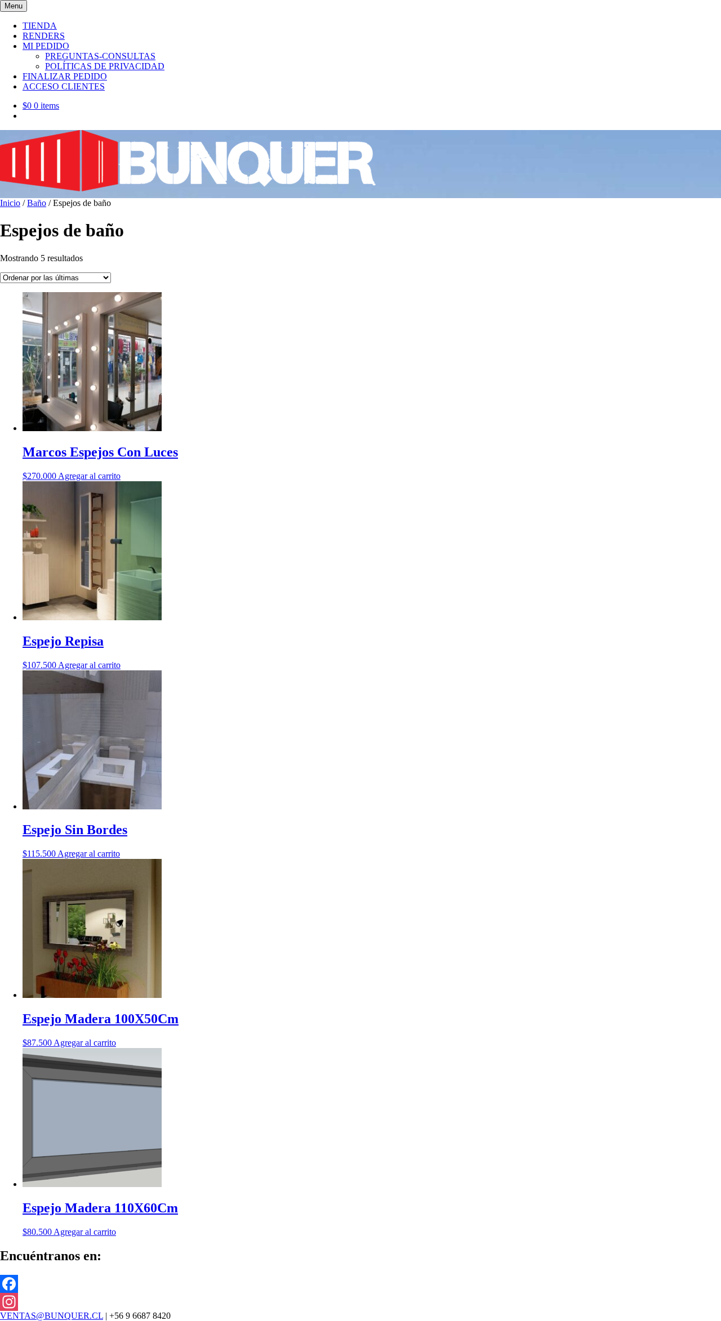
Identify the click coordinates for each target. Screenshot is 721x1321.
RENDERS (44, 36)
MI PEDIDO (46, 46)
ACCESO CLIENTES (64, 86)
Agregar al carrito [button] (89, 476)
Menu (14, 6)
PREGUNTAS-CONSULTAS (100, 56)
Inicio (10, 203)
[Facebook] (360, 1284)
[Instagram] (360, 1302)
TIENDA (40, 25)
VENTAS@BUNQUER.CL (51, 1315)
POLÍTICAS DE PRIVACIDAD (104, 66)
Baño (36, 203)
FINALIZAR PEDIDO (65, 76)
